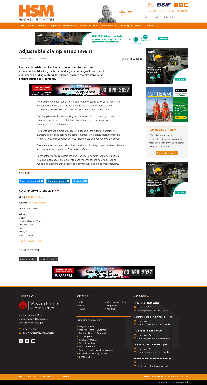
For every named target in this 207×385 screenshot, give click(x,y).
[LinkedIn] (176, 5)
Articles (82, 302)
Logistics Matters (87, 326)
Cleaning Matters (87, 336)
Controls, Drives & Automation (93, 333)
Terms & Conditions (153, 377)
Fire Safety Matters (88, 340)
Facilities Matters (87, 346)
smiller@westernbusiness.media (153, 366)
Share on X (79, 181)
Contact (183, 11)
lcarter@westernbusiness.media (153, 352)
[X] (181, 5)
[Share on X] (137, 58)
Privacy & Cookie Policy (176, 377)
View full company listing (30, 241)
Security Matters (87, 343)
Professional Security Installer (93, 353)
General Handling (28, 259)
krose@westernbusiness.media (153, 310)
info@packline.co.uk (35, 197)
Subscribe (154, 11)
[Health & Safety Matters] (36, 21)
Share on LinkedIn (57, 181)
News (82, 305)
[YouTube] (186, 5)
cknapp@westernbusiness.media (154, 324)
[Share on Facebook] (131, 58)
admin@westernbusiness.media (38, 333)
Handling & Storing (48, 259)
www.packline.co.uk (37, 203)
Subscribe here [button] (165, 153)
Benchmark (84, 357)
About (82, 309)
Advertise (169, 11)
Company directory (116, 302)
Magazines (112, 305)
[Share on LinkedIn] (134, 58)
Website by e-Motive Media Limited (173, 382)
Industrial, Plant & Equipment (93, 330)
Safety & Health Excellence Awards (96, 350)
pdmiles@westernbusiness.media (154, 338)
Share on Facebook (30, 181)
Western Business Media (33, 377)
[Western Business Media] (40, 310)
